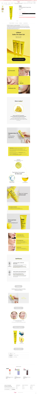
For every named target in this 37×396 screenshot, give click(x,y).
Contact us (17, 387)
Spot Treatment (4, 4)
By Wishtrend (21, 8)
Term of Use (23, 387)
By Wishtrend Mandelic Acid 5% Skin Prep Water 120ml (26, 377)
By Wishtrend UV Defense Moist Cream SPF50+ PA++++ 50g (9, 377)
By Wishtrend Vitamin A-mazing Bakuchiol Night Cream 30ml (18, 377)
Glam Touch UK (18, 2)
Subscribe (13, 389)
